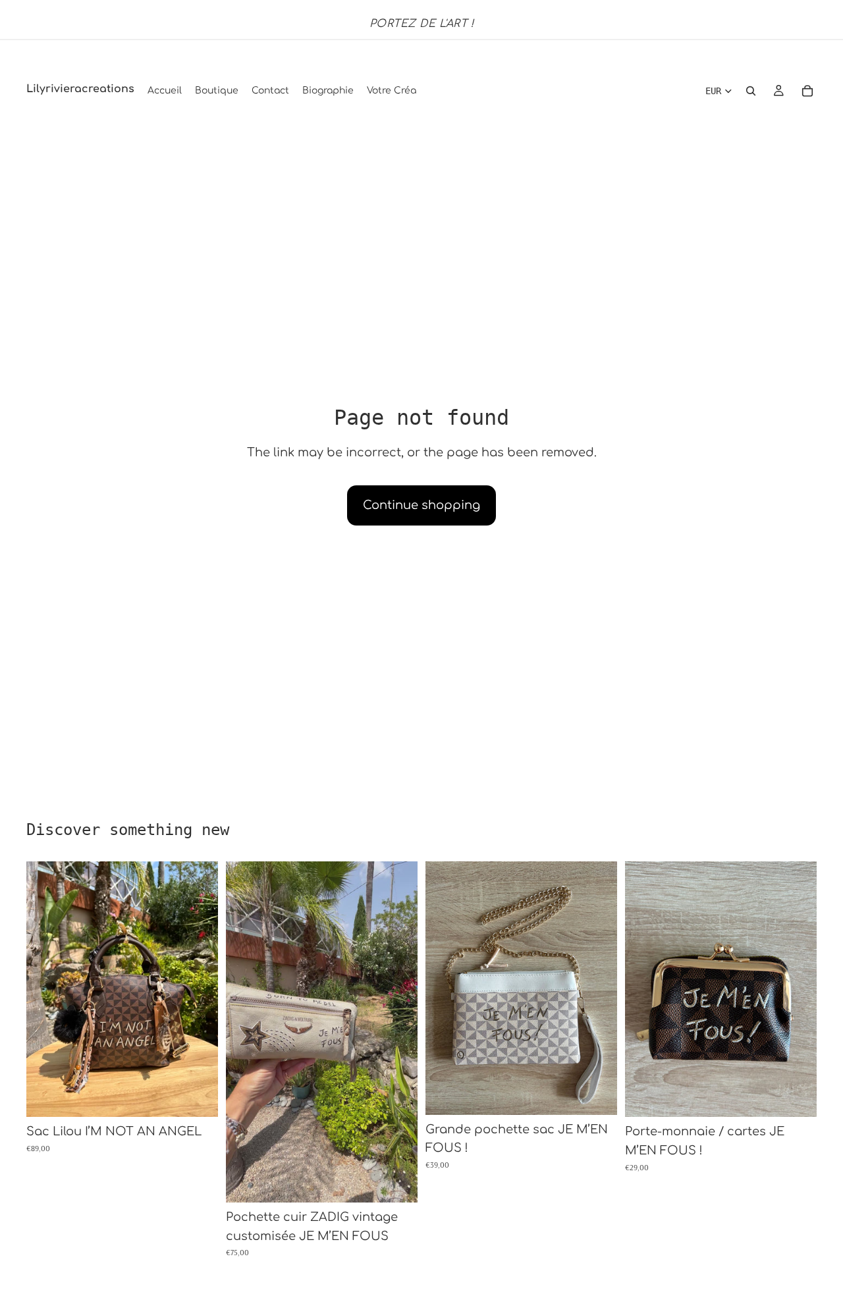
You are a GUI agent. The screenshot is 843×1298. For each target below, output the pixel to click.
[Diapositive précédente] (46, 989)
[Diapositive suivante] (198, 989)
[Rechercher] (750, 90)
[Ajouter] (197, 1097)
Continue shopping (421, 505)
